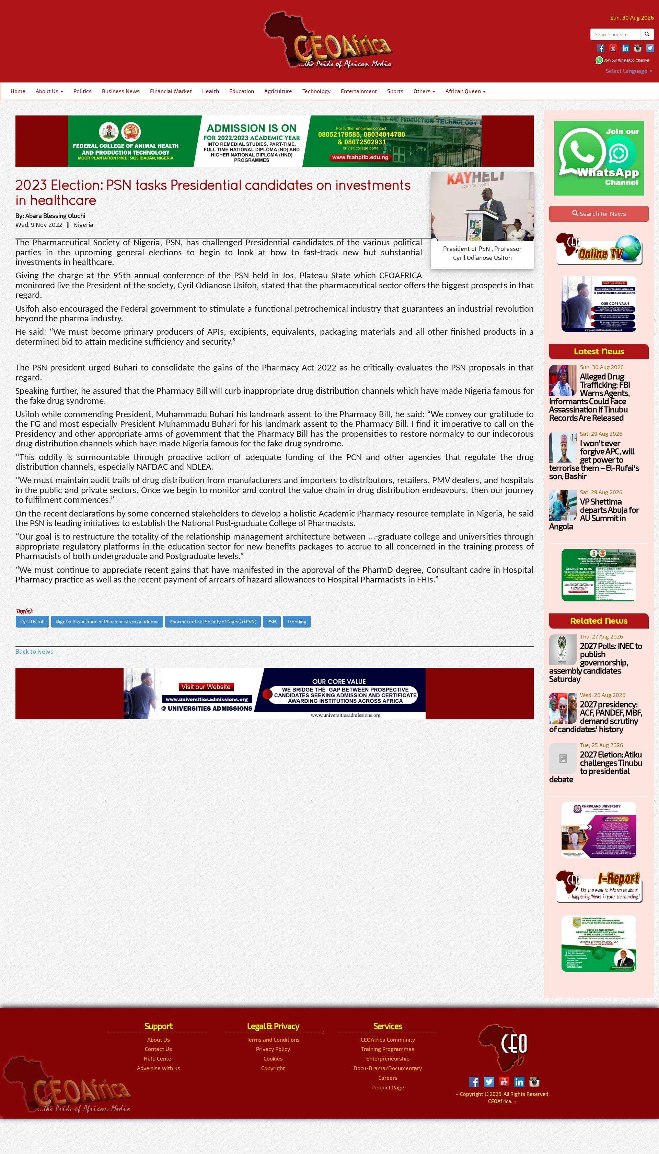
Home (18, 91)
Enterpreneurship (387, 1058)
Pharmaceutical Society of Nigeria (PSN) (213, 621)
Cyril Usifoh (32, 621)
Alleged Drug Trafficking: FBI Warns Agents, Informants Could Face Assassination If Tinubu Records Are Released (589, 396)
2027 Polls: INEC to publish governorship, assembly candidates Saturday (595, 662)
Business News (121, 91)
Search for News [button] (602, 213)
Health (210, 91)
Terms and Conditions (273, 1039)
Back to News (34, 651)
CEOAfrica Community (388, 1039)
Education (241, 91)
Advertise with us (158, 1068)
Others (423, 91)
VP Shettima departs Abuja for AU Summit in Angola (594, 513)
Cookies (273, 1058)
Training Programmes (387, 1048)
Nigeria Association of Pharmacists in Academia (107, 621)
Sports (395, 91)
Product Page (387, 1087)
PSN (271, 621)
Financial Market (171, 91)
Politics (82, 91)
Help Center (158, 1058)
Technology (316, 91)
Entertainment (359, 91)
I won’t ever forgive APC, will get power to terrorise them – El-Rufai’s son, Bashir (594, 459)
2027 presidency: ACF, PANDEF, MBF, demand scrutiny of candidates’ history (595, 716)
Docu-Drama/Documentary (388, 1068)
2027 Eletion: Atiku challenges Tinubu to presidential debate (595, 766)
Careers (387, 1077)
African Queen (464, 91)
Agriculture (278, 91)
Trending (297, 621)
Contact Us (158, 1048)
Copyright (273, 1068)
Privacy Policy (273, 1048)
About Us (48, 91)
